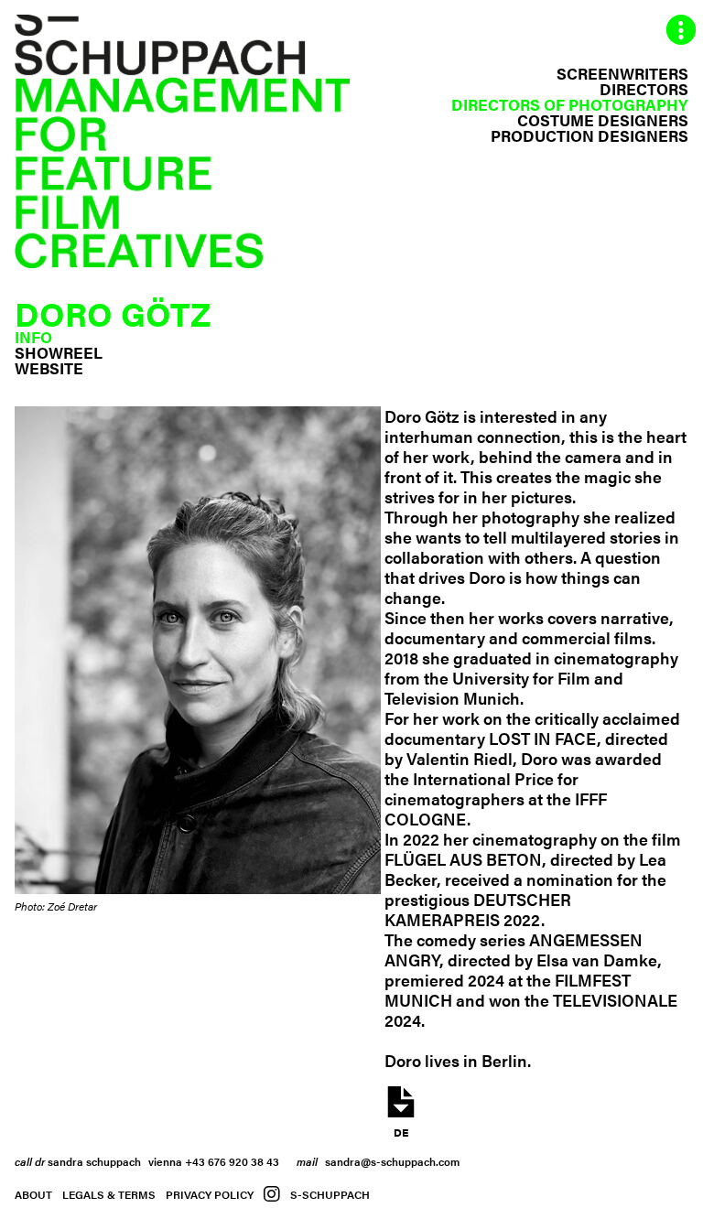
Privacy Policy (210, 1194)
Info (33, 337)
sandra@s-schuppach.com (392, 1161)
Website (49, 368)
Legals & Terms (109, 1194)
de (401, 1131)
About (33, 1194)
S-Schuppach (330, 1194)
